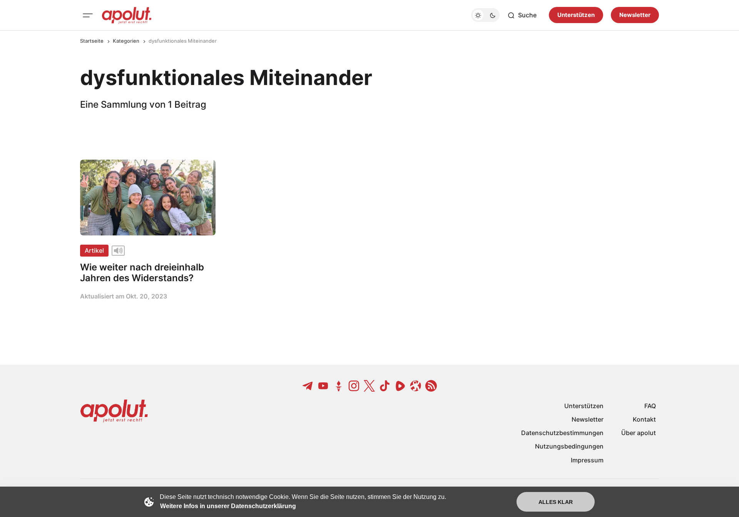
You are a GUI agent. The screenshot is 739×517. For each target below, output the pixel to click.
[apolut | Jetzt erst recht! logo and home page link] (127, 15)
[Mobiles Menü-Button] (87, 15)
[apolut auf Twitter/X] (369, 386)
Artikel (94, 250)
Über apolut (638, 433)
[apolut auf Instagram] (354, 386)
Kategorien (126, 41)
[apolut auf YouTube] (323, 386)
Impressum (587, 460)
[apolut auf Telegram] (308, 386)
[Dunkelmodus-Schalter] (485, 15)
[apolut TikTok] (385, 386)
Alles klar (555, 502)
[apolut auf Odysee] (415, 386)
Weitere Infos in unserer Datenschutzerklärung (228, 506)
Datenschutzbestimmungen (562, 433)
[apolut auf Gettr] (338, 386)
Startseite (92, 41)
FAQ (650, 406)
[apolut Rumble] (400, 386)
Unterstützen (576, 15)
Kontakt (644, 419)
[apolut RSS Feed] (431, 386)
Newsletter (634, 15)
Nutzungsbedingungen (569, 446)
